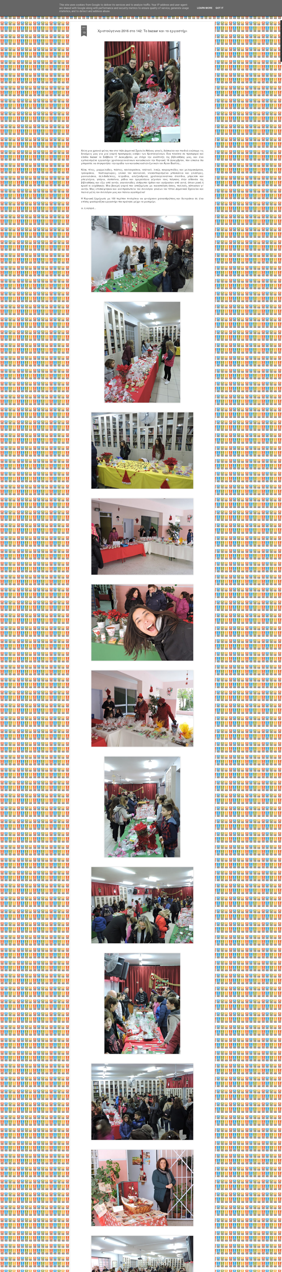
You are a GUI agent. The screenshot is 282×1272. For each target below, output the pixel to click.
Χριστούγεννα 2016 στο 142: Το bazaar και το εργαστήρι (142, 30)
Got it (219, 7)
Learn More (204, 7)
